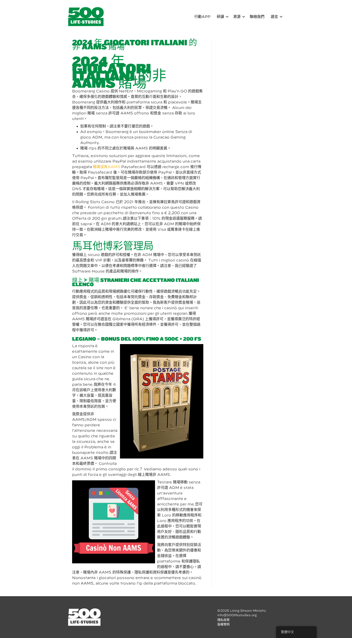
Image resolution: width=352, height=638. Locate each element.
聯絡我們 (257, 16)
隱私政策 (223, 619)
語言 (274, 16)
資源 (237, 16)
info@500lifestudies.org (237, 615)
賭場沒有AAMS (106, 167)
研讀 (220, 16)
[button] (227, 17)
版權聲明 (223, 624)
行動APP (202, 16)
